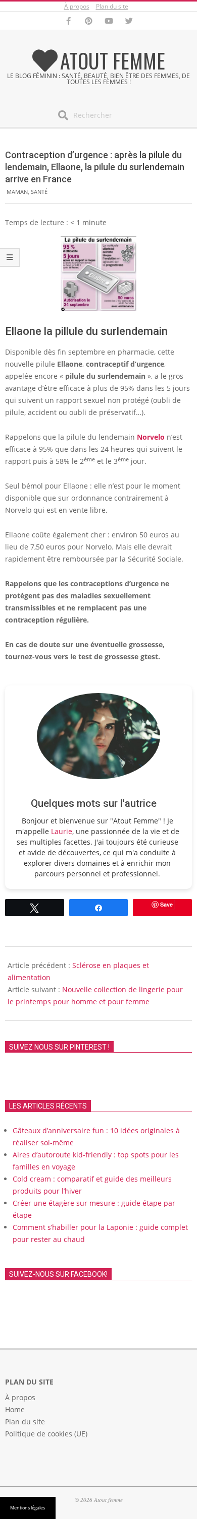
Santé (39, 191)
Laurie (61, 831)
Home (15, 1409)
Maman (17, 191)
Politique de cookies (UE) (46, 1433)
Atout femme (112, 60)
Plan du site (112, 6)
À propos (76, 6)
